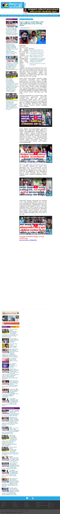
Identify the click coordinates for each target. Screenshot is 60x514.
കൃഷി (3, 507)
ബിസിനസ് (4, 505)
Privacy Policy (21, 510)
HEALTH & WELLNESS (28, 15)
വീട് (49, 505)
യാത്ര (26, 504)
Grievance (26, 510)
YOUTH (50, 15)
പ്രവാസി (38, 507)
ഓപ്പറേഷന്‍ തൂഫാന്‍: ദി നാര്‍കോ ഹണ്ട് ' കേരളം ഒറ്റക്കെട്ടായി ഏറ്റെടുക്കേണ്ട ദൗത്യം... (37, 51)
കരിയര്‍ (3, 504)
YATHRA (42, 15)
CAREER (9, 15)
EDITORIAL (3, 17)
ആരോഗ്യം (16, 504)
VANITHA (21, 15)
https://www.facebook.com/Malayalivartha (28, 240)
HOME (2, 15)
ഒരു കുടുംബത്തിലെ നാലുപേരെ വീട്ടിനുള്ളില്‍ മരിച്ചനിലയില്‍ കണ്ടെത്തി (14, 340)
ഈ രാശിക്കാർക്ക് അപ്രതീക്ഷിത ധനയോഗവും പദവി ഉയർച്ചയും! (13, 365)
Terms (16, 510)
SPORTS (38, 15)
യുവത (25, 19)
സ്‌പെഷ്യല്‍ (27, 507)
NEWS (6, 15)
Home (2, 510)
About (6, 510)
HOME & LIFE (55, 15)
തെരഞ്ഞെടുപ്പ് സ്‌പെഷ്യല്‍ (42, 505)
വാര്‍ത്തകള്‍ (4, 502)
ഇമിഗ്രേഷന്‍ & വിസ (40, 502)
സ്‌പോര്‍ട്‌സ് (16, 507)
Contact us (11, 510)
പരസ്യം (38, 504)
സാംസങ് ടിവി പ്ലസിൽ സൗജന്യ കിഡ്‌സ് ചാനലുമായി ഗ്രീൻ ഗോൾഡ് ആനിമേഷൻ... (37, 53)
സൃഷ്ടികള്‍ (27, 505)
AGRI (18, 15)
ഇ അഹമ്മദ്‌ (51, 507)
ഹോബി (26, 502)
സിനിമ (15, 505)
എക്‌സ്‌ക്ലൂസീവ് (51, 504)
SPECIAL (46, 15)
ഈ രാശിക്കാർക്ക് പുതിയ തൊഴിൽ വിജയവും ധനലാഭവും (14, 360)
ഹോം (21, 19)
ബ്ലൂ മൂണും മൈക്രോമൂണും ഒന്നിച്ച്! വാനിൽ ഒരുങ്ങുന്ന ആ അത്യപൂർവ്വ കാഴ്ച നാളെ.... (36, 56)
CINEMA (34, 15)
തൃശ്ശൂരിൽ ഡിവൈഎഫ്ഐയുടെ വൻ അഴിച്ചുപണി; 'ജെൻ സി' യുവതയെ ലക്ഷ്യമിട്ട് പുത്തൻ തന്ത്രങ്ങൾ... (14, 459)
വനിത (15, 502)
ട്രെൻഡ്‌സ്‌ (30, 19)
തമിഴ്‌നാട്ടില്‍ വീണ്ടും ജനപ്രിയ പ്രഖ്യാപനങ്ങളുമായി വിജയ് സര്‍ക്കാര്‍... (13, 346)
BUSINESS (14, 15)
